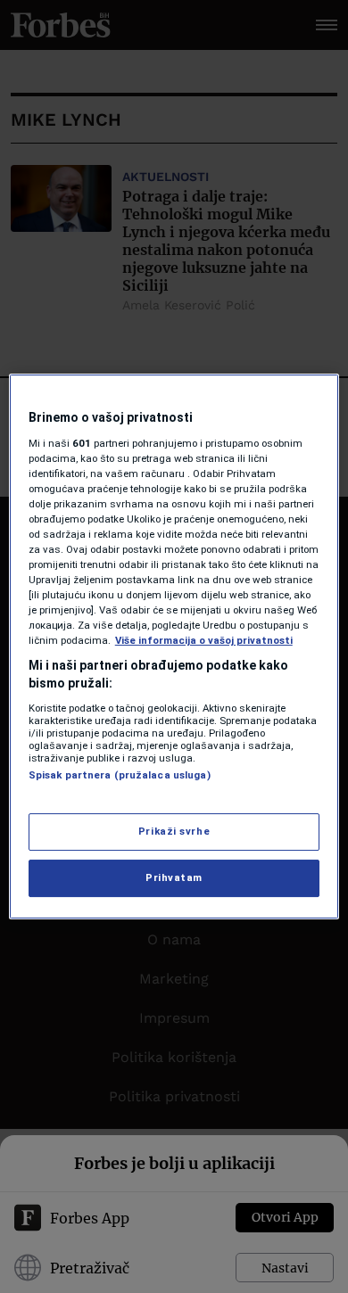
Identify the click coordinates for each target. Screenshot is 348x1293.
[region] (174, 646)
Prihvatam (174, 877)
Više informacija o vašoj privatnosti (204, 640)
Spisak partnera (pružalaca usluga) (120, 775)
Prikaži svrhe (174, 831)
